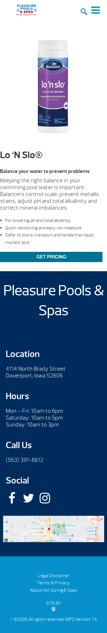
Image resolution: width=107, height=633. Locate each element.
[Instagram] (45, 498)
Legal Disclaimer (53, 576)
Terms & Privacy (53, 583)
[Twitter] (28, 498)
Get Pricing (51, 256)
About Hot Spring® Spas (53, 590)
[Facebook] (12, 498)
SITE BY (53, 603)
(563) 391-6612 (24, 459)
